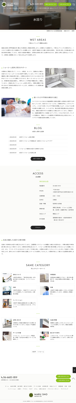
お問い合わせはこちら (50, 4)
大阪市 (34, 351)
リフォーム (41, 351)
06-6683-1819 (57, 186)
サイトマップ (64, 389)
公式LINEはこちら (64, 4)
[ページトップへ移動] (73, 378)
